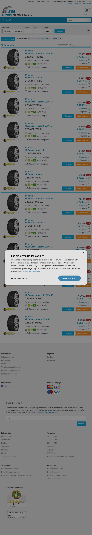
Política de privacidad (31, 271)
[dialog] (46, 267)
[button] (21, 278)
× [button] (83, 253)
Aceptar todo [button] (69, 278)
